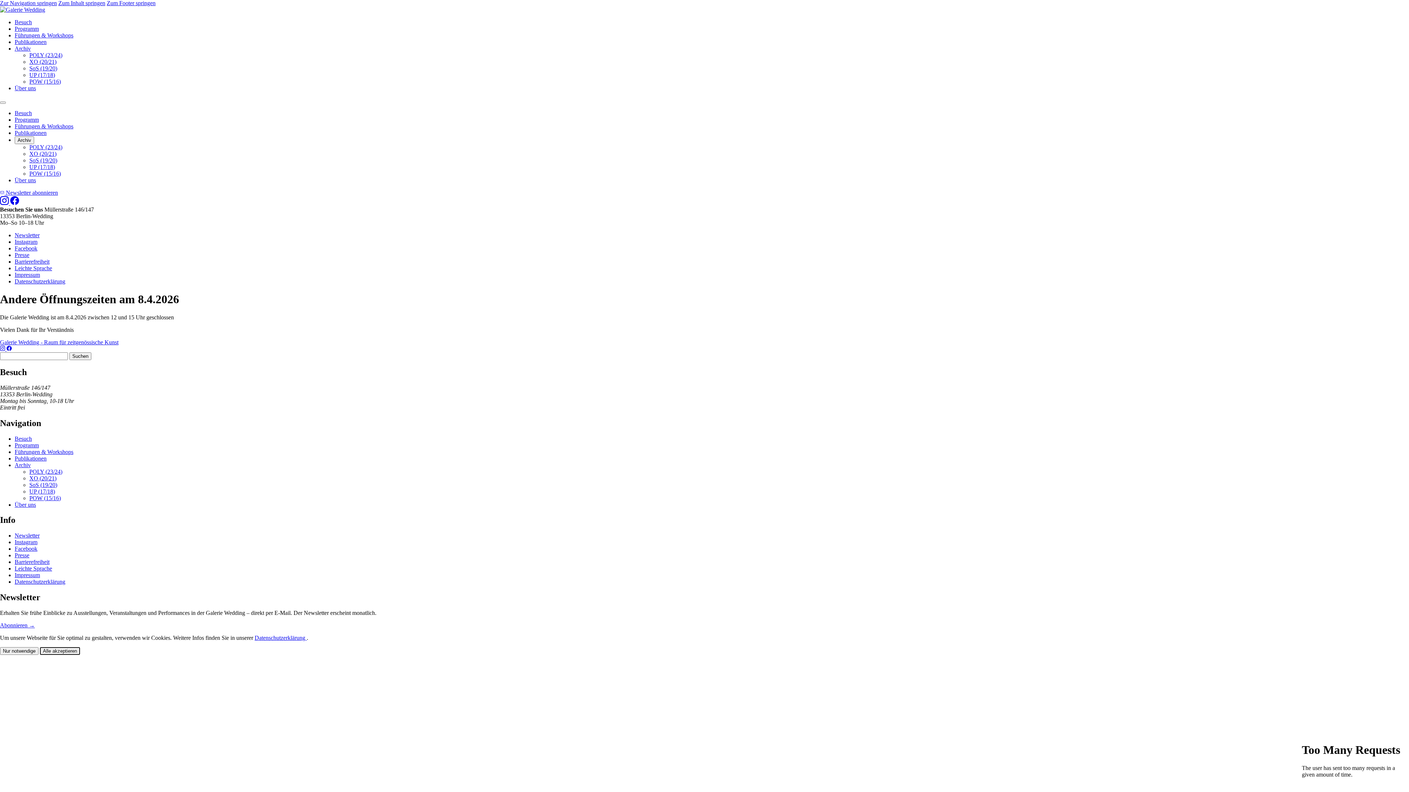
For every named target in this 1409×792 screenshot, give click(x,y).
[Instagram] (5, 203)
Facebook (26, 248)
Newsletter (27, 235)
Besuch (23, 22)
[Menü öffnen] (3, 103)
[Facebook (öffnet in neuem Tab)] (9, 349)
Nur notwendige (19, 651)
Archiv (23, 48)
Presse (22, 255)
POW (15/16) (45, 81)
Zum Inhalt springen (81, 3)
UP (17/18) (42, 75)
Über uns (25, 88)
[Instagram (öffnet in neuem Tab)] (3, 349)
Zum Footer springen (131, 3)
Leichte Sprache (33, 268)
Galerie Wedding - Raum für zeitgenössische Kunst (59, 342)
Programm (27, 29)
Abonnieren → (17, 625)
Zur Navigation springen (28, 3)
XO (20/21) (43, 62)
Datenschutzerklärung (40, 281)
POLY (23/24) (45, 55)
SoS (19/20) (43, 68)
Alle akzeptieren (60, 651)
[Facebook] (14, 203)
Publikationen (31, 42)
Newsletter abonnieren (31, 193)
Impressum (27, 275)
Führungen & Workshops (44, 35)
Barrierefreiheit (32, 261)
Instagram (26, 242)
